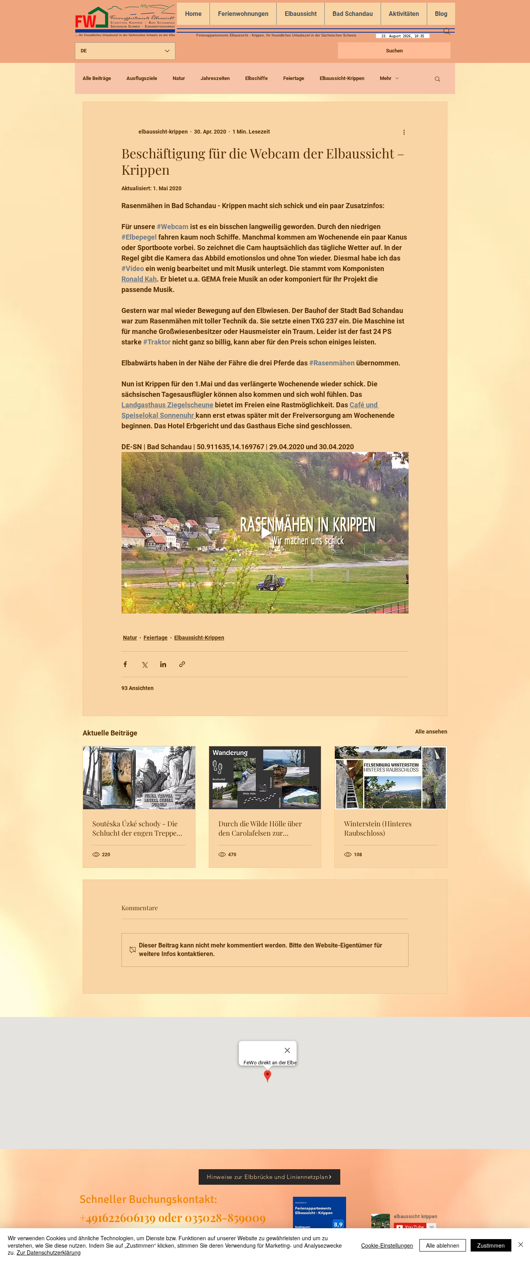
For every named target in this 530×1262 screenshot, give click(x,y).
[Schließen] (520, 1245)
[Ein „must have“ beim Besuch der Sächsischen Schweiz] (265, 777)
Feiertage (293, 78)
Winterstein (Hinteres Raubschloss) (378, 828)
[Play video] (265, 533)
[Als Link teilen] (182, 664)
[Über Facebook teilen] (125, 664)
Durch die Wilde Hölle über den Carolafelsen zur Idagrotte (260, 828)
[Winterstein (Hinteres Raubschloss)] (391, 777)
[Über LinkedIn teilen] (163, 664)
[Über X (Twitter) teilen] (144, 664)
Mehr (385, 78)
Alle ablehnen (442, 1245)
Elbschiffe (256, 78)
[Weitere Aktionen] (404, 131)
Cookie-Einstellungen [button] (387, 1245)
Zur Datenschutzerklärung (49, 1252)
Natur (179, 78)
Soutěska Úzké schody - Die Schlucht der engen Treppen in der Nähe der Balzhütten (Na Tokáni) (136, 828)
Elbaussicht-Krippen (342, 78)
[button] (437, 78)
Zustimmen (491, 1245)
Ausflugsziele (141, 78)
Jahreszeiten (215, 78)
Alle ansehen (431, 731)
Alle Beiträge (97, 78)
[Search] (447, 31)
